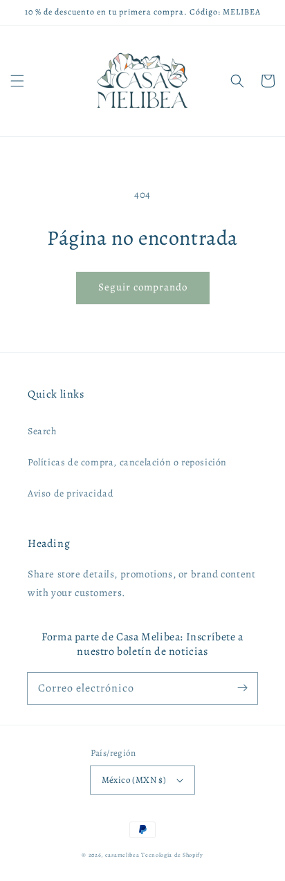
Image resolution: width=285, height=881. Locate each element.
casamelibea (122, 855)
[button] (17, 81)
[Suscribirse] (242, 688)
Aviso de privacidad (70, 493)
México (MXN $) (134, 780)
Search (42, 431)
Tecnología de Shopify (172, 855)
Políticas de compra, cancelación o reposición (127, 462)
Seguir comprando (142, 287)
